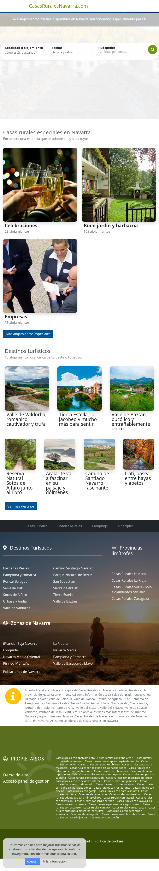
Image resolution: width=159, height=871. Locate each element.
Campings (100, 526)
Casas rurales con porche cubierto (99, 764)
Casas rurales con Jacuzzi (119, 797)
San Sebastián (64, 581)
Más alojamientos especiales (28, 334)
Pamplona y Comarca (70, 656)
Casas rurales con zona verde (115, 758)
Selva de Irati (13, 588)
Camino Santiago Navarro (73, 568)
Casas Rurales (36, 526)
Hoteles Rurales (69, 526)
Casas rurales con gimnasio (120, 781)
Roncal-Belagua (15, 581)
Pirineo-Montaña (16, 663)
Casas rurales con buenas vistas (115, 784)
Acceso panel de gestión (26, 781)
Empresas (16, 316)
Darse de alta (15, 775)
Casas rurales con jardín (84, 814)
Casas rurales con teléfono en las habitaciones (98, 768)
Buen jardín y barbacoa (111, 225)
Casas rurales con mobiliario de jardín (129, 778)
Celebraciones (21, 225)
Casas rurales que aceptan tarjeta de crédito (112, 761)
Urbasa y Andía (15, 601)
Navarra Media (64, 650)
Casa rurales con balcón (104, 817)
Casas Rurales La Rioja (129, 580)
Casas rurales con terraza (71, 804)
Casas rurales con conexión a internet (79, 781)
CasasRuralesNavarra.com (58, 5)
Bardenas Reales (16, 568)
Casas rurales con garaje (81, 791)
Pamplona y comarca (19, 575)
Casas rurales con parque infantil (119, 791)
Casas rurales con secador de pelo (100, 774)
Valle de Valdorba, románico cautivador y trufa (26, 419)
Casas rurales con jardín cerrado (94, 801)
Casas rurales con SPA (96, 807)
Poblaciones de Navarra (21, 671)
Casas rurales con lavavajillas (134, 801)
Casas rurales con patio (92, 794)
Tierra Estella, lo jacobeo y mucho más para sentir (78, 419)
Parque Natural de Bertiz (72, 575)
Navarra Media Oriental (21, 656)
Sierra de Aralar (65, 588)
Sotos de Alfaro (15, 594)
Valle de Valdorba (16, 608)
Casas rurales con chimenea (111, 771)
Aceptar (32, 861)
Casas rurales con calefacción (86, 778)
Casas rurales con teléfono (125, 794)
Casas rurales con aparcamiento (75, 758)
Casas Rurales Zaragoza (130, 598)
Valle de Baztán (65, 601)
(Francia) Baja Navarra (20, 643)
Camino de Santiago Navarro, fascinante (97, 480)
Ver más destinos (21, 506)
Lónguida (10, 650)
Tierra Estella (63, 594)
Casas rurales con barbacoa (129, 807)
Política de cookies (108, 841)
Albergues (126, 526)
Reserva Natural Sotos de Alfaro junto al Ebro (19, 483)
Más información (55, 861)
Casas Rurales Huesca (129, 573)
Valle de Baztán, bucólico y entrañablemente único (131, 421)
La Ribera (60, 643)
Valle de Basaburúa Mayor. (73, 663)
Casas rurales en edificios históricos (123, 814)
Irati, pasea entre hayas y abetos (138, 478)
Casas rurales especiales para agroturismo (114, 804)
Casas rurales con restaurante (112, 787)
